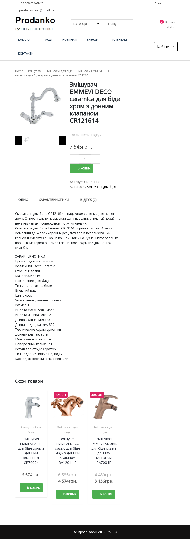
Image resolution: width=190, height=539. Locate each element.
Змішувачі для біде (59, 71)
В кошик (83, 168)
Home (19, 71)
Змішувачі (34, 71)
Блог (157, 3)
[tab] (23, 200)
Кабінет (164, 46)
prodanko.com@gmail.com (37, 10)
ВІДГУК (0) (88, 199)
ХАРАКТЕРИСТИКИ (54, 199)
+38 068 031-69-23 (31, 3)
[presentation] (18, 140)
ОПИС (23, 199)
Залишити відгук (86, 134)
